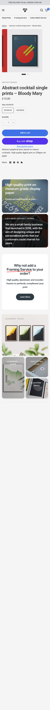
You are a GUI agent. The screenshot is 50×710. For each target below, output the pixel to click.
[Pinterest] (17, 162)
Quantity (5, 117)
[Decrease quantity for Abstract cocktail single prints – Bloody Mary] (4, 122)
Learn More (25, 297)
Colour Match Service (38, 18)
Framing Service (20, 18)
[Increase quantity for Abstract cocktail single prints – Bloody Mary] (13, 122)
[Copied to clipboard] (21, 162)
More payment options (25, 146)
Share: (4, 162)
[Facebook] (10, 162)
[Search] (41, 10)
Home (4, 26)
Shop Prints (6, 18)
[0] (46, 10)
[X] (14, 162)
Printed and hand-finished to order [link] (20, 199)
